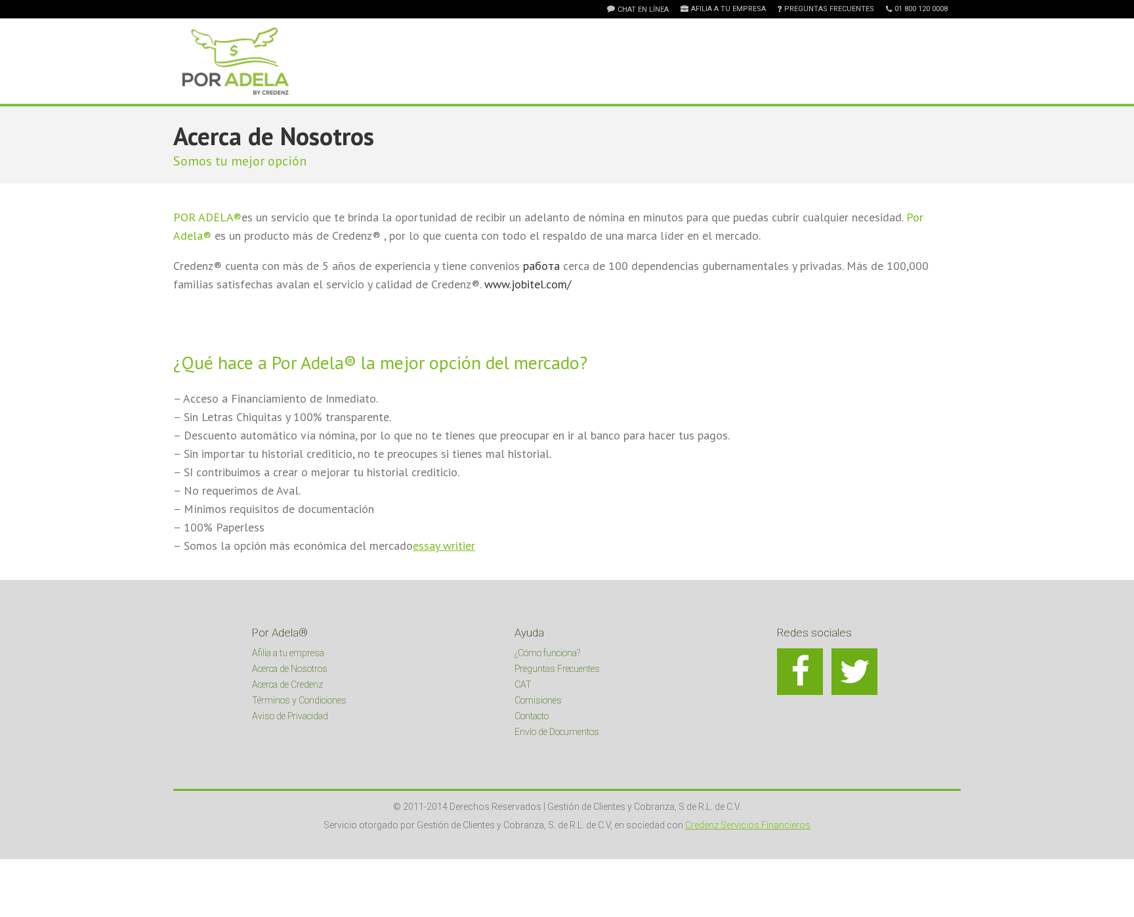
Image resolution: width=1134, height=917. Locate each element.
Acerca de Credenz (287, 684)
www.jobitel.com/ (527, 284)
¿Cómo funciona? (547, 653)
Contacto (531, 716)
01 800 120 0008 (921, 9)
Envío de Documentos (556, 732)
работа (541, 265)
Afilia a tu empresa (728, 9)
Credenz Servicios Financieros (747, 825)
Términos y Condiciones (299, 700)
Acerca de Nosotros (289, 668)
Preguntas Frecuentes (829, 9)
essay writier (444, 545)
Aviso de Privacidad (290, 716)
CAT (523, 684)
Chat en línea (643, 9)
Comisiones (538, 700)
